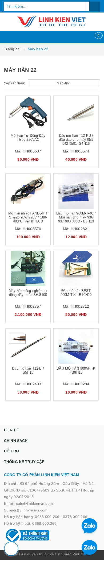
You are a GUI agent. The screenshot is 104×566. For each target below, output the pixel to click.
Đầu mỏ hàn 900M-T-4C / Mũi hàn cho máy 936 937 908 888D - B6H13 (76, 217)
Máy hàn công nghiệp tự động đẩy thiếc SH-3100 (28, 293)
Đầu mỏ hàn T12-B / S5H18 (28, 370)
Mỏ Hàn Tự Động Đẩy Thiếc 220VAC (28, 138)
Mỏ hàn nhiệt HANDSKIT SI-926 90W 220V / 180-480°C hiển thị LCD (28, 217)
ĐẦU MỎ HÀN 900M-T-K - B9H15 (76, 370)
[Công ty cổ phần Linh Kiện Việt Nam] (52, 21)
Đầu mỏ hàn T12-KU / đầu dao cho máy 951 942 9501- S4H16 (76, 140)
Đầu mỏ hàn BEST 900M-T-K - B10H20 (76, 293)
